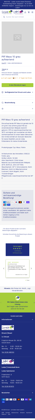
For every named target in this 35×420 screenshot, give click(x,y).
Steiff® (4, 63)
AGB (3, 412)
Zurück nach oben (17, 316)
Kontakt (8, 412)
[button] (29, 12)
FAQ (9, 414)
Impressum (29, 412)
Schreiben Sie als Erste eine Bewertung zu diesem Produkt (17, 235)
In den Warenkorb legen (17, 85)
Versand (15, 72)
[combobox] (17, 17)
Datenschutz (14, 412)
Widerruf (4, 414)
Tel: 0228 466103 (8, 352)
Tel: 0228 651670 (8, 386)
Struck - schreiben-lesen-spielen (15, 409)
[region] (17, 268)
